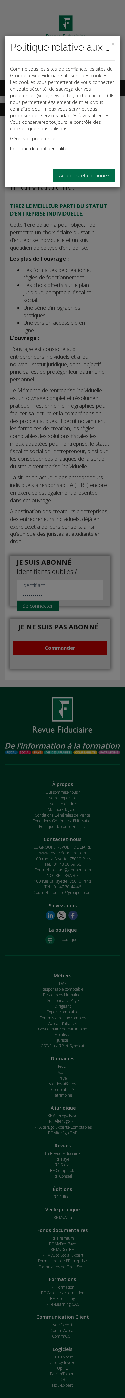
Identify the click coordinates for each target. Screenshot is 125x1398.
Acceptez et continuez (84, 175)
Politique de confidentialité (38, 148)
